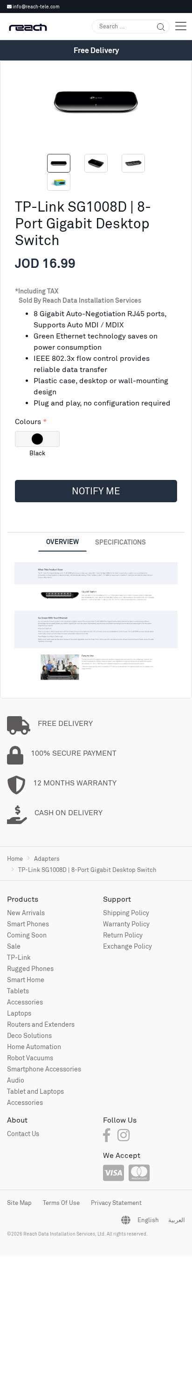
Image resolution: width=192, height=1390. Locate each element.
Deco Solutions (29, 1035)
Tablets (18, 991)
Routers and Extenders (41, 1024)
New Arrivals (26, 913)
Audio (15, 1080)
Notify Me (96, 491)
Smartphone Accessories (44, 1069)
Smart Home (25, 980)
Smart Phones (28, 924)
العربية (176, 1220)
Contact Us (23, 1133)
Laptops (19, 1013)
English (148, 1220)
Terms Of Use (61, 1202)
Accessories (25, 1002)
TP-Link (19, 957)
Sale (14, 946)
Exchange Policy (127, 946)
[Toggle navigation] (181, 26)
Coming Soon (27, 935)
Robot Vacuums (30, 1058)
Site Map (19, 1202)
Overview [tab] (62, 541)
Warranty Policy (126, 924)
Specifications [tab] (120, 542)
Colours (28, 421)
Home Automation (34, 1047)
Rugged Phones (30, 968)
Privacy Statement (116, 1202)
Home (15, 858)
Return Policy (123, 935)
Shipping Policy (126, 913)
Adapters (47, 858)
